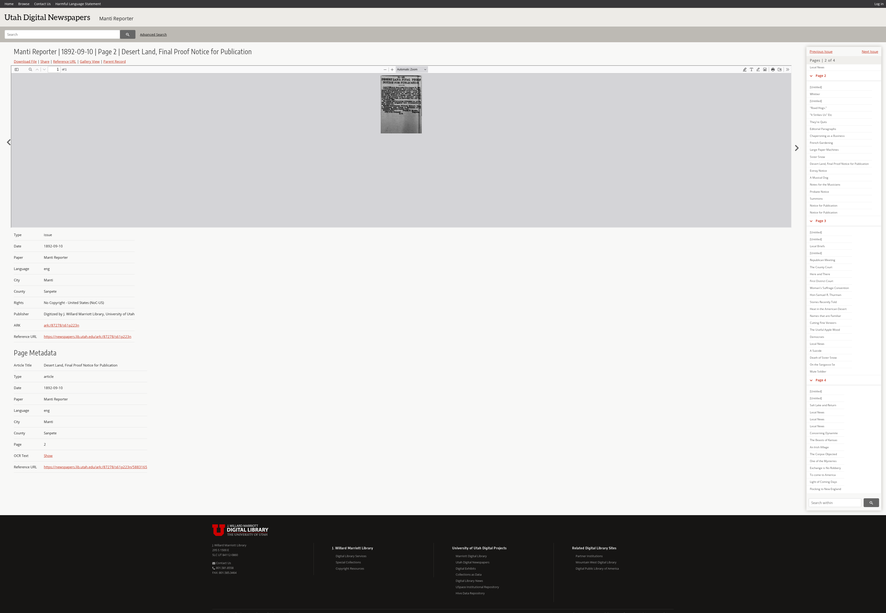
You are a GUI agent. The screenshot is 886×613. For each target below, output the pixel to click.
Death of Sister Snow (823, 358)
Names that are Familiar (825, 316)
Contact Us (42, 4)
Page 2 (821, 75)
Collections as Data (469, 574)
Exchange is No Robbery (825, 468)
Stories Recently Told (823, 302)
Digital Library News (469, 581)
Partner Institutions (589, 556)
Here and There (820, 274)
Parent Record (114, 61)
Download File (25, 61)
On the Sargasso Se (822, 365)
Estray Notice (818, 171)
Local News (817, 67)
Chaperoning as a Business (827, 136)
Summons (816, 199)
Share (44, 61)
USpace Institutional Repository (477, 587)
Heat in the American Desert (828, 309)
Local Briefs (817, 246)
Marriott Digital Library (471, 556)
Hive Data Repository (470, 593)
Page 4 (821, 380)
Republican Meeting (822, 260)
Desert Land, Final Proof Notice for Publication (839, 164)
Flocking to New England (825, 489)
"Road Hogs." (818, 108)
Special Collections (348, 562)
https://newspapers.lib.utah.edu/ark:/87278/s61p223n (87, 336)
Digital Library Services (351, 556)
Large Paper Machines (824, 150)
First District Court (821, 281)
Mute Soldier (818, 371)
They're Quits (818, 122)
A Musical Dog (819, 178)
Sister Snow (817, 157)
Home (9, 4)
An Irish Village (819, 447)
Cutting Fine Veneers (823, 323)
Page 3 (821, 221)
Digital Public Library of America (597, 568)
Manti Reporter (116, 18)
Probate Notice (819, 192)
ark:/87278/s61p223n (61, 325)
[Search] (127, 34)
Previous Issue (821, 51)
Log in (879, 4)
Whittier (815, 94)
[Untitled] (816, 87)
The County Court (821, 267)
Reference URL (64, 61)
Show (48, 455)
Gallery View (90, 61)
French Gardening (821, 143)
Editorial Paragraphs (823, 129)
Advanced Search (153, 34)
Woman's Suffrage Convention (829, 288)
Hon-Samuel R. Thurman (825, 295)
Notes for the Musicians (825, 184)
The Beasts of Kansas (823, 440)
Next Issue (870, 51)
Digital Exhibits (466, 568)
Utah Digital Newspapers (472, 562)
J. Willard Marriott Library (229, 545)
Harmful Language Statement (78, 4)
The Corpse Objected (823, 454)
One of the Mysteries (823, 461)
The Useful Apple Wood (825, 330)
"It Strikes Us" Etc (821, 115)
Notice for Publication (823, 205)
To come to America (823, 475)
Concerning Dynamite (824, 433)
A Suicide (816, 351)
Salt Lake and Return (823, 405)
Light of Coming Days (823, 482)
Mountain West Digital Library (596, 562)
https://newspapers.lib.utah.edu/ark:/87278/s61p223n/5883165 (95, 467)
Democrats (817, 337)
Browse (24, 4)
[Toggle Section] (811, 76)
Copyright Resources (350, 568)
